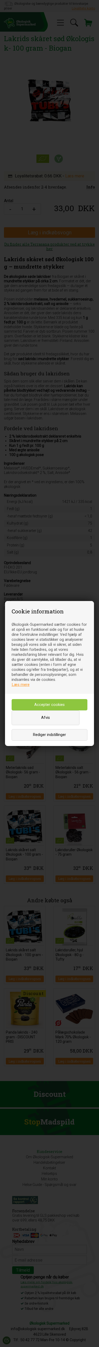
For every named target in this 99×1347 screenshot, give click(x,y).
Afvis (45, 717)
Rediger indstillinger (49, 735)
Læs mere (21, 684)
